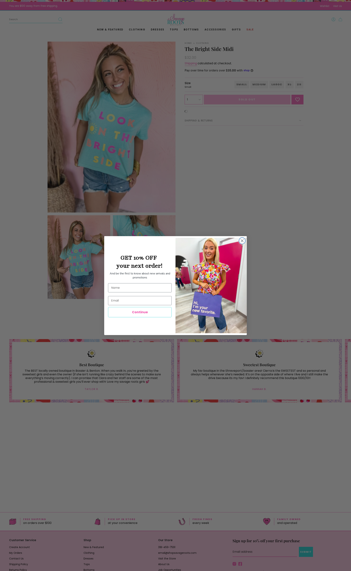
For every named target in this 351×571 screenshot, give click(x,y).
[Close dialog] (242, 241)
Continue (140, 312)
